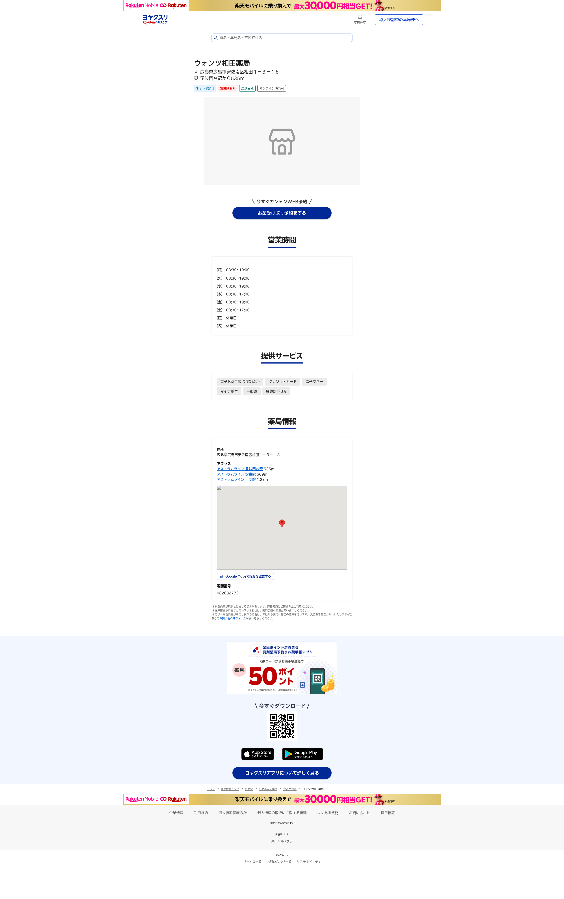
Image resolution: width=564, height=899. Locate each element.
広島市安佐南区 (268, 789)
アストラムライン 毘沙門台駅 (240, 469)
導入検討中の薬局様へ (399, 20)
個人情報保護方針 (233, 813)
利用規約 (201, 813)
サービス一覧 (252, 861)
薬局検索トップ (230, 789)
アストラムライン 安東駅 (236, 474)
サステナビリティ (309, 861)
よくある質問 (327, 813)
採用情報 (388, 813)
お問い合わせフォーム (232, 618)
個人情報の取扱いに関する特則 (282, 813)
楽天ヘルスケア (282, 841)
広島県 (249, 789)
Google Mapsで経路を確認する (248, 576)
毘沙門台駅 (290, 789)
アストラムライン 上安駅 (236, 479)
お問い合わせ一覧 (279, 861)
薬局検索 (360, 22)
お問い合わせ (359, 813)
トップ (211, 789)
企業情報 (176, 813)
